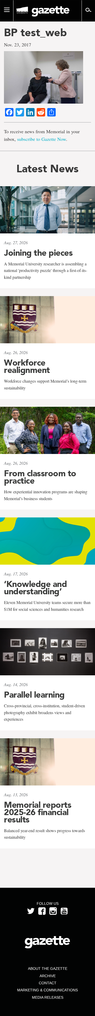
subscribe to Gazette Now (41, 139)
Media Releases (47, 997)
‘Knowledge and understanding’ (35, 587)
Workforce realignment (27, 366)
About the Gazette (47, 968)
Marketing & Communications (47, 990)
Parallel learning (34, 694)
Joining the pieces (38, 252)
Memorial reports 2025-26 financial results (37, 812)
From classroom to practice (40, 477)
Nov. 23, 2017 (17, 44)
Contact (47, 983)
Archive (48, 976)
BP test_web (35, 32)
